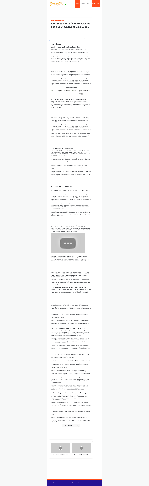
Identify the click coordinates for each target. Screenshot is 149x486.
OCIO (88, 3)
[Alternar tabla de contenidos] (77, 426)
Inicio (73, 3)
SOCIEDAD (83, 3)
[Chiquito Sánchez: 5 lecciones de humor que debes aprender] (54, 92)
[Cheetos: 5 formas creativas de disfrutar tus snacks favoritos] (75, 91)
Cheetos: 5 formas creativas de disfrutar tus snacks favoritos (84, 92)
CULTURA (77, 3)
